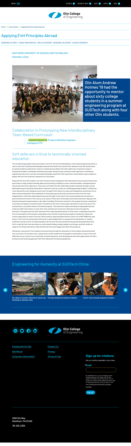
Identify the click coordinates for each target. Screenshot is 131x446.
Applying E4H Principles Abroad (32, 27)
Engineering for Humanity (62, 42)
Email (88, 365)
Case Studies (13, 27)
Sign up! (91, 392)
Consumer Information (23, 356)
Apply (106, 3)
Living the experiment (44, 42)
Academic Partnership (80, 42)
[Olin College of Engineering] (65, 15)
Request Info (83, 3)
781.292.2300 (18, 425)
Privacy (51, 351)
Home (3, 27)
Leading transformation (27, 42)
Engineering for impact (9, 42)
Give (115, 3)
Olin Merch (17, 351)
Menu (13, 3)
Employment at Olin (21, 346)
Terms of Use (54, 356)
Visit (96, 3)
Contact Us (53, 346)
